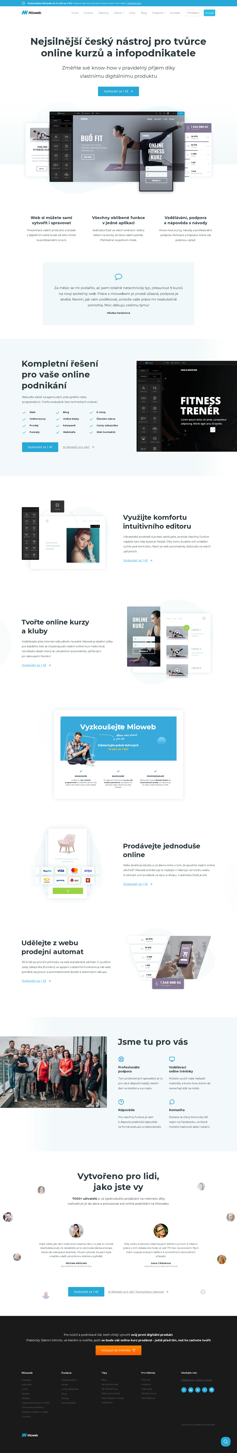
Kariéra (25, 1393)
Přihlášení (193, 12)
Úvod (74, 12)
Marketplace (148, 1398)
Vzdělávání (107, 1402)
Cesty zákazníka (70, 1389)
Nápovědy (146, 1389)
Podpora (157, 12)
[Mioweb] (31, 12)
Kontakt (175, 12)
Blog (144, 12)
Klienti (118, 12)
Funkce (88, 12)
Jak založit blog (109, 1389)
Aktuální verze (148, 1393)
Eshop (65, 1384)
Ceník (25, 1389)
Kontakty (26, 1380)
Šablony (104, 12)
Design (65, 1398)
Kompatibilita (69, 1402)
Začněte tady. (134, 3)
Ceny (132, 12)
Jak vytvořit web (109, 1384)
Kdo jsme (27, 1384)
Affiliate (26, 1398)
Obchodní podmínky (33, 1407)
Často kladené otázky (112, 1398)
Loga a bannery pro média (35, 1402)
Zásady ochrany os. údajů (35, 1411)
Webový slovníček (110, 1393)
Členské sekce (69, 1380)
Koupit (209, 12)
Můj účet (145, 1379)
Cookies (26, 1416)
